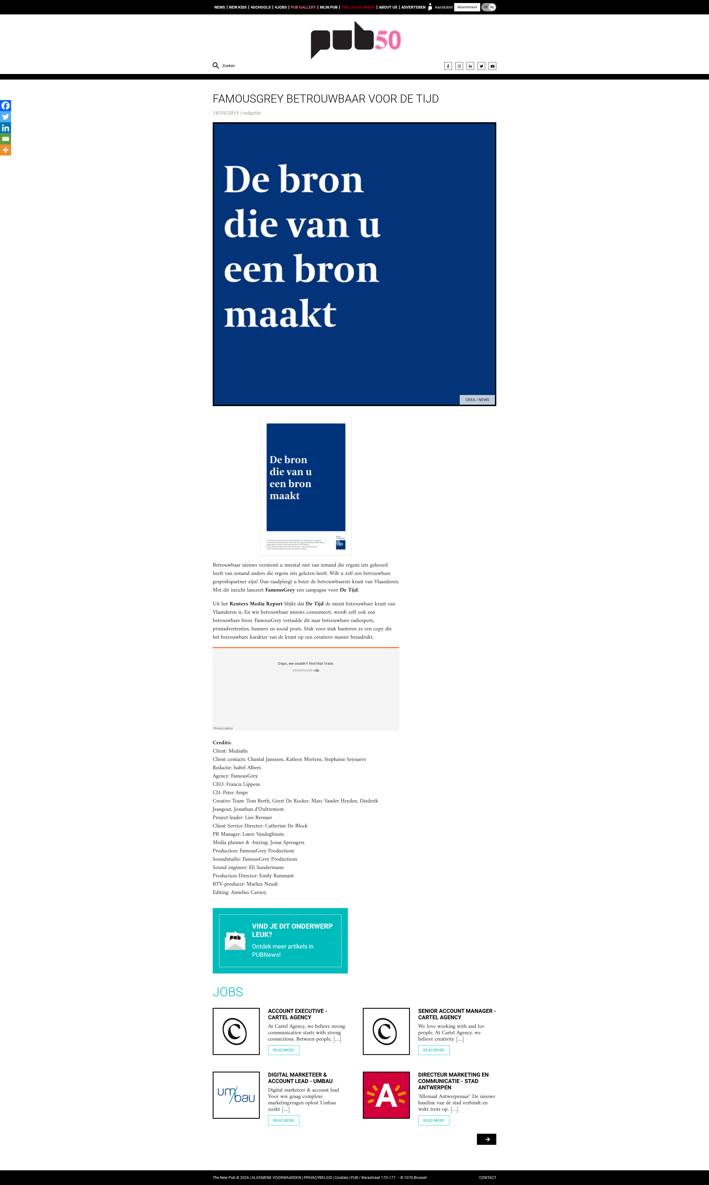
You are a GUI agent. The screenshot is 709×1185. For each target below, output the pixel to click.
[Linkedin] (5, 127)
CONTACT (487, 1178)
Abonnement (467, 7)
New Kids (238, 7)
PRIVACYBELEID (318, 1178)
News (219, 7)
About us (388, 7)
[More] (5, 150)
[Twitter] (481, 66)
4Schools (261, 7)
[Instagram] (459, 66)
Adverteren (413, 7)
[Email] (5, 138)
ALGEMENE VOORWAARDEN (276, 1178)
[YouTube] (492, 66)
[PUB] (356, 45)
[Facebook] (448, 66)
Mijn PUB (329, 7)
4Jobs (281, 7)
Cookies (341, 1178)
